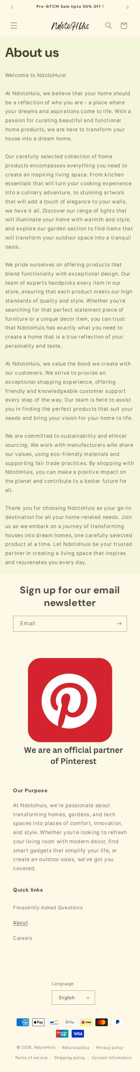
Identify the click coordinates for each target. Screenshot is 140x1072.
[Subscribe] (119, 624)
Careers (22, 938)
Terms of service (31, 1057)
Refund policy (76, 1047)
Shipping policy (69, 1057)
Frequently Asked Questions (48, 908)
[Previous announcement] (12, 7)
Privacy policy (109, 1047)
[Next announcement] (127, 7)
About (20, 923)
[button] (13, 25)
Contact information (112, 1057)
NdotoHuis (45, 1047)
